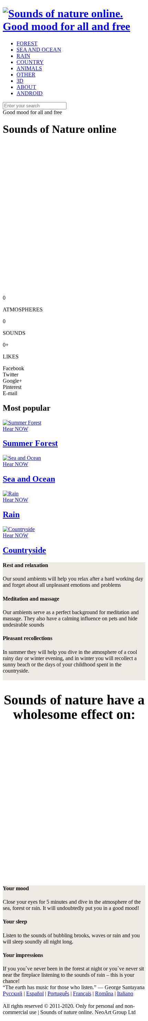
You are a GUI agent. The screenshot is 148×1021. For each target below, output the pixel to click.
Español (35, 993)
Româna (104, 993)
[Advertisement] (74, 217)
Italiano (125, 993)
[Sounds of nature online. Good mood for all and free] (74, 26)
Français (82, 993)
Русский (12, 993)
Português (58, 993)
